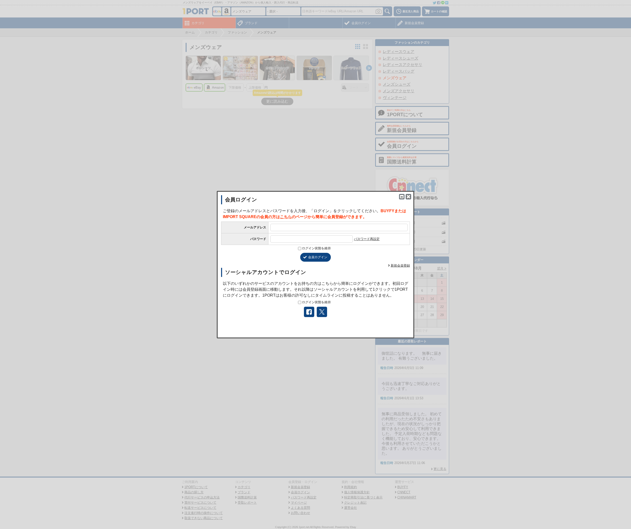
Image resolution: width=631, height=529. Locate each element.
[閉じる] (408, 196)
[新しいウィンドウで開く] (401, 196)
